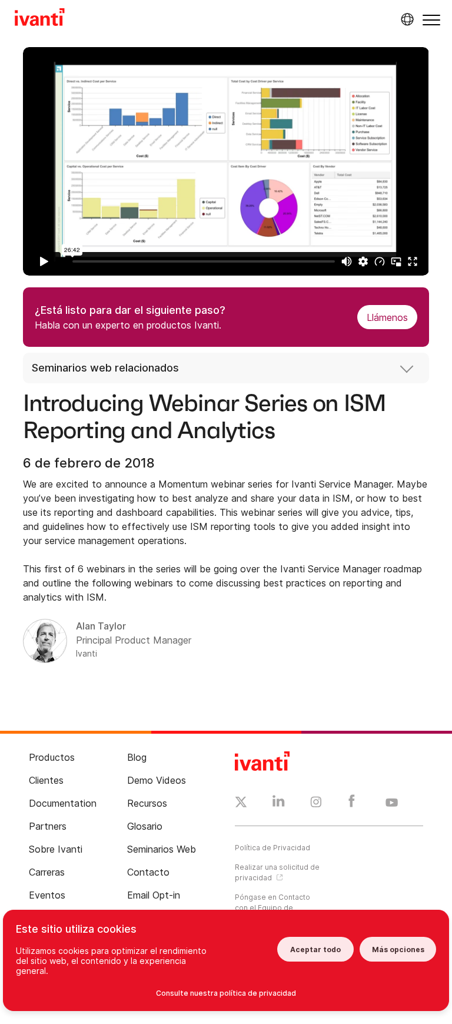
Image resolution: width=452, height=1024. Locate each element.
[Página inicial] (40, 18)
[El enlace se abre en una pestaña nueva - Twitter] (241, 804)
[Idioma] (405, 19)
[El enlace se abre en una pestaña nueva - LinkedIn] (278, 804)
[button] (431, 19)
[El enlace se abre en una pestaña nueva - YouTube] (391, 803)
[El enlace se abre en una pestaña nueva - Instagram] (316, 804)
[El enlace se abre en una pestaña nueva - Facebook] (351, 804)
